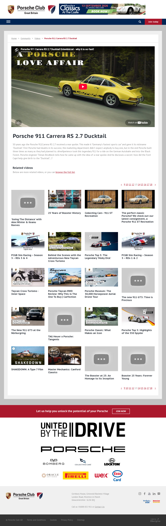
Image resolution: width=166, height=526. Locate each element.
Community (26, 38)
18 (151, 184)
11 (130, 184)
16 (145, 184)
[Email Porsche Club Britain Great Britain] (158, 493)
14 (139, 184)
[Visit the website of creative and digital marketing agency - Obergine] (155, 519)
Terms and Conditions (36, 520)
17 (148, 184)
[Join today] (153, 22)
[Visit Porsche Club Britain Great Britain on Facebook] (144, 493)
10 (127, 184)
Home (14, 38)
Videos (37, 38)
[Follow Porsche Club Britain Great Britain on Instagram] (140, 493)
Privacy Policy (67, 520)
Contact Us (100, 506)
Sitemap (81, 520)
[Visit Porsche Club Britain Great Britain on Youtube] (149, 493)
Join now (121, 411)
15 (142, 184)
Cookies (53, 520)
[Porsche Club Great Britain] (24, 495)
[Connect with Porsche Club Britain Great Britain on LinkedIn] (154, 493)
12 (133, 184)
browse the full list (65, 172)
